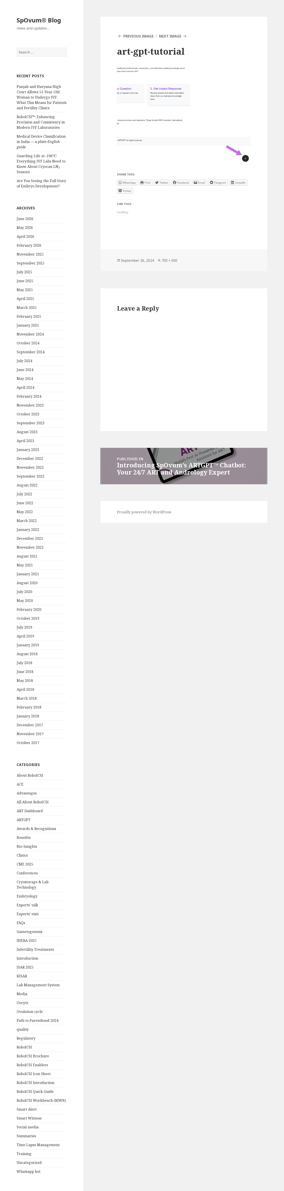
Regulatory (26, 1038)
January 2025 (28, 325)
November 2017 (30, 733)
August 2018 (27, 653)
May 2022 (25, 511)
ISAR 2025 (25, 967)
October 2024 (28, 343)
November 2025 (30, 254)
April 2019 (25, 636)
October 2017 (28, 742)
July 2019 (24, 627)
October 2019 (28, 618)
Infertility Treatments (35, 949)
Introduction (27, 958)
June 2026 (25, 218)
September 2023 (30, 423)
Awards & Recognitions (36, 828)
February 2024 (29, 396)
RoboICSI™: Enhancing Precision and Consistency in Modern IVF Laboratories (41, 122)
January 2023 (28, 449)
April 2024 (25, 387)
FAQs (21, 922)
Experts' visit (28, 913)
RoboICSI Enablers (32, 1064)
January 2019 (28, 645)
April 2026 (25, 236)
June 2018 (25, 671)
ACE (20, 784)
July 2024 (24, 360)
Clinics (22, 855)
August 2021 (27, 556)
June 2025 (25, 280)
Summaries (26, 1135)
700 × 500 (169, 260)
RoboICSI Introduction (35, 1082)
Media (22, 993)
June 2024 (25, 369)
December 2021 (30, 538)
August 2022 (27, 485)
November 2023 (30, 405)
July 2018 (24, 662)
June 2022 (25, 502)
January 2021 (28, 574)
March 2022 (27, 520)
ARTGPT (23, 819)
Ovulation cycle (30, 1011)
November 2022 (30, 467)
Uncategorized (29, 1162)
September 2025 (30, 263)
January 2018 (28, 716)
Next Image (170, 36)
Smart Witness (29, 1118)
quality (23, 1029)
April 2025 (25, 298)
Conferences (27, 873)
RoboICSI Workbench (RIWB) (41, 1100)
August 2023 (27, 431)
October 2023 (28, 414)
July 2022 (24, 494)
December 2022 (30, 458)
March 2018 (27, 698)
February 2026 (29, 245)
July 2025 (24, 272)
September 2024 (30, 351)
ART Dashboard (30, 810)
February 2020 (29, 609)
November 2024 (30, 334)
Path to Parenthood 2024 (37, 1020)
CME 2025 (25, 864)
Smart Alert (27, 1109)
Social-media (28, 1127)
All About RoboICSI (33, 802)
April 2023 (25, 440)
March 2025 (27, 307)
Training (24, 1153)
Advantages (27, 793)
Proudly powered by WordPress (144, 512)
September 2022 (30, 476)
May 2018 (25, 680)
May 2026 (25, 227)
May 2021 (25, 565)
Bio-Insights (27, 846)
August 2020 (27, 582)
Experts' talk (27, 905)
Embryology (27, 896)
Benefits (24, 837)
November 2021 (30, 547)
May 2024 (25, 378)
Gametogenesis (29, 931)
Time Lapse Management (38, 1144)
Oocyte (22, 1002)
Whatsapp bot (28, 1171)
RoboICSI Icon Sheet (34, 1073)
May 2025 (25, 289)
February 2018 (29, 707)
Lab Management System (38, 985)
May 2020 (25, 600)
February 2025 (29, 316)
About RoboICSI (30, 775)
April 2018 (25, 689)
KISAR (22, 976)
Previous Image (138, 36)
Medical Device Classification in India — (41, 141)
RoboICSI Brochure (33, 1056)
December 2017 (30, 725)
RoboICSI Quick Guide (35, 1091)
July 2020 (24, 591)
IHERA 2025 (27, 940)
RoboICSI (24, 1047)
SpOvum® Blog (39, 20)
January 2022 (28, 529)
